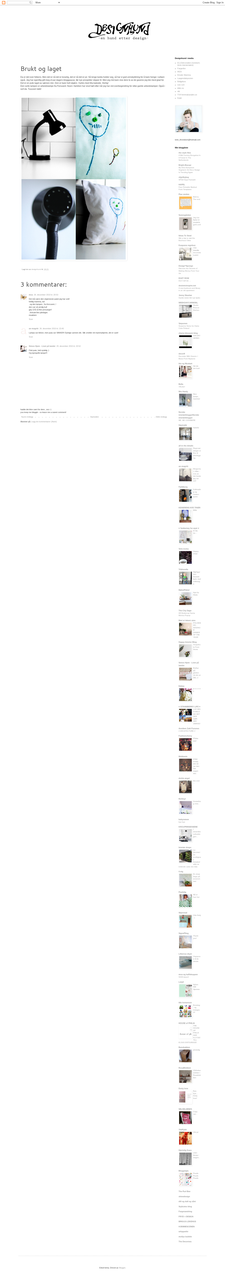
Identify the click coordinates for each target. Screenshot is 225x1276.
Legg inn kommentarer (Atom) (44, 422)
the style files (185, 153)
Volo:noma (184, 549)
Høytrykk (183, 425)
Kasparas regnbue (187, 245)
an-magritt (33, 328)
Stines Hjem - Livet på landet (42, 346)
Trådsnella (183, 569)
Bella (181, 384)
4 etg (181, 871)
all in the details (186, 446)
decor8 (182, 354)
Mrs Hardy (183, 391)
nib (178, 91)
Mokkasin (183, 756)
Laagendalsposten (185, 78)
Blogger (122, 1268)
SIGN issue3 (184, 977)
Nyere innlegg (27, 417)
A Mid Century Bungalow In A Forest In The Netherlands (190, 157)
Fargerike (181, 68)
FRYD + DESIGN (186, 1216)
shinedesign (184, 1196)
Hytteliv (196, 428)
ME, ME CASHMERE (187, 420)
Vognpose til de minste (196, 958)
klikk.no (180, 88)
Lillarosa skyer (185, 954)
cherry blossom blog (188, 333)
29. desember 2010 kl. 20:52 (68, 346)
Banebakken (184, 1047)
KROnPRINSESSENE (188, 827)
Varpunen (183, 323)
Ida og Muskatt (185, 363)
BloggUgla (183, 1171)
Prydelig (182, 892)
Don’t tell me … (185, 281)
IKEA (179, 72)
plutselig (196, 1050)
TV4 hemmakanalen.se (187, 95)
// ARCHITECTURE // (187, 731)
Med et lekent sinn (187, 620)
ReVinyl (182, 799)
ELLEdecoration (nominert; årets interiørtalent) (188, 64)
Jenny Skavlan (185, 295)
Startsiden (94, 417)
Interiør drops (185, 847)
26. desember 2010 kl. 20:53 (46, 295)
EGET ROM (184, 278)
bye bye (182, 822)
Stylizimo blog (185, 1206)
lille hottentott (185, 1003)
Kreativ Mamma (184, 75)
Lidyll (181, 982)
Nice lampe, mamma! (196, 396)
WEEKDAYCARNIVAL (188, 303)
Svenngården (185, 215)
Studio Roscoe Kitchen (196, 307)
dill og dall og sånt (187, 1201)
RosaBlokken (185, 1068)
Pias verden (184, 194)
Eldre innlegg (161, 417)
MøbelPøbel (184, 590)
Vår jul (195, 1132)
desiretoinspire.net (187, 286)
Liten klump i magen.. (196, 1155)
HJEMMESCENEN (187, 1227)
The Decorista (185, 1241)
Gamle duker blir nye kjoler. (189, 298)
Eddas (181, 686)
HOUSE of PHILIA (187, 1023)
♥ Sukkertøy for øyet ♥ (189, 528)
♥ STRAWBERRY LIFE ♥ (189, 707)
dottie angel (184, 778)
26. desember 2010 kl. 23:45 (52, 328)
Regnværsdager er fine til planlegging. (197, 453)
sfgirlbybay (184, 177)
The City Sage (185, 610)
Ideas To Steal (185, 236)
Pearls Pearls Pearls (195, 1175)
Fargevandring (185, 1211)
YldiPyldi (183, 1130)
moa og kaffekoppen (188, 974)
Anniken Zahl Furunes (189, 728)
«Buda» (182, 387)
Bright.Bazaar (185, 165)
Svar (31, 319)
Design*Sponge (186, 266)
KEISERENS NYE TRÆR (189, 508)
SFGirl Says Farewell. (187, 180)
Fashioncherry (185, 736)
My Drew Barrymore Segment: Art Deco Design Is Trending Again (189, 170)
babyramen (184, 819)
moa (31, 295)
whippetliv (183, 1231)
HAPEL (182, 185)
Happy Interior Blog (188, 642)
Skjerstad (183, 913)
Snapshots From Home (197, 647)
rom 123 (180, 85)
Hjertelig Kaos (185, 1150)
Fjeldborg (183, 487)
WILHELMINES (185, 1109)
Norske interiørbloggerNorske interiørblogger (189, 415)
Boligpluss (181, 81)
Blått (195, 510)
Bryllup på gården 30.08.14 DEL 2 (197, 672)
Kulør (179, 98)
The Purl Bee (184, 1191)
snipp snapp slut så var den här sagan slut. (196, 766)
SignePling (184, 933)
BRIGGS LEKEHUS (187, 1221)
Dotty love (183, 1088)
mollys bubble (185, 1237)
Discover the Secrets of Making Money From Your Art (189, 270)
